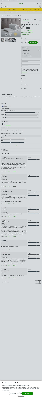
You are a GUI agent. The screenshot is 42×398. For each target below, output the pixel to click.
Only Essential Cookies (14, 393)
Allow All (27, 393)
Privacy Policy (6, 390)
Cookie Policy (36, 388)
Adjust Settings (21, 396)
